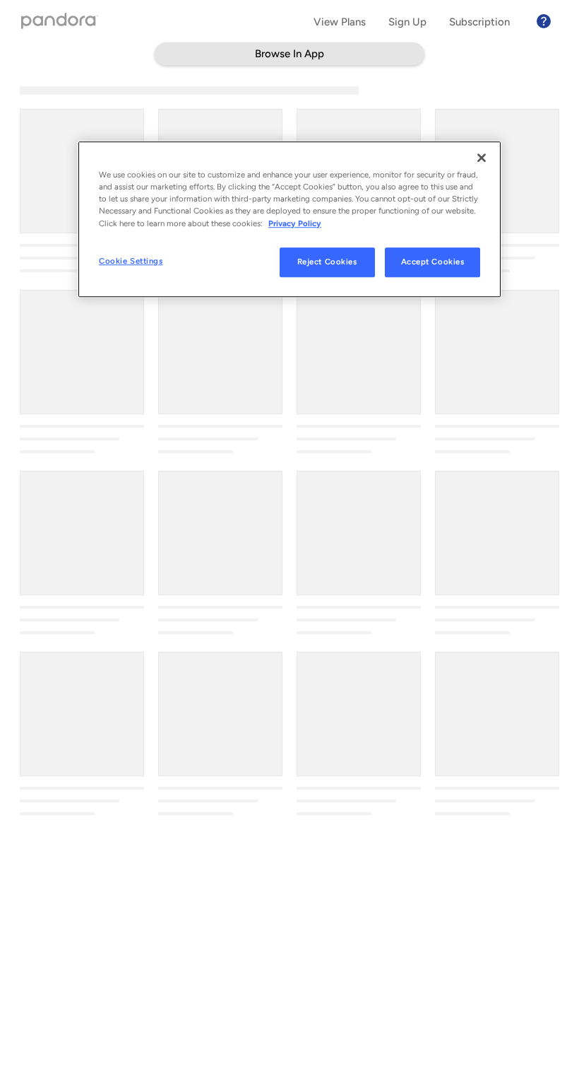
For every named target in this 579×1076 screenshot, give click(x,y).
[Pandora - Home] (60, 22)
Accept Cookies (433, 262)
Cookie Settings (131, 261)
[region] (289, 219)
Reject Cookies (327, 262)
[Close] (481, 158)
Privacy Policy (294, 223)
